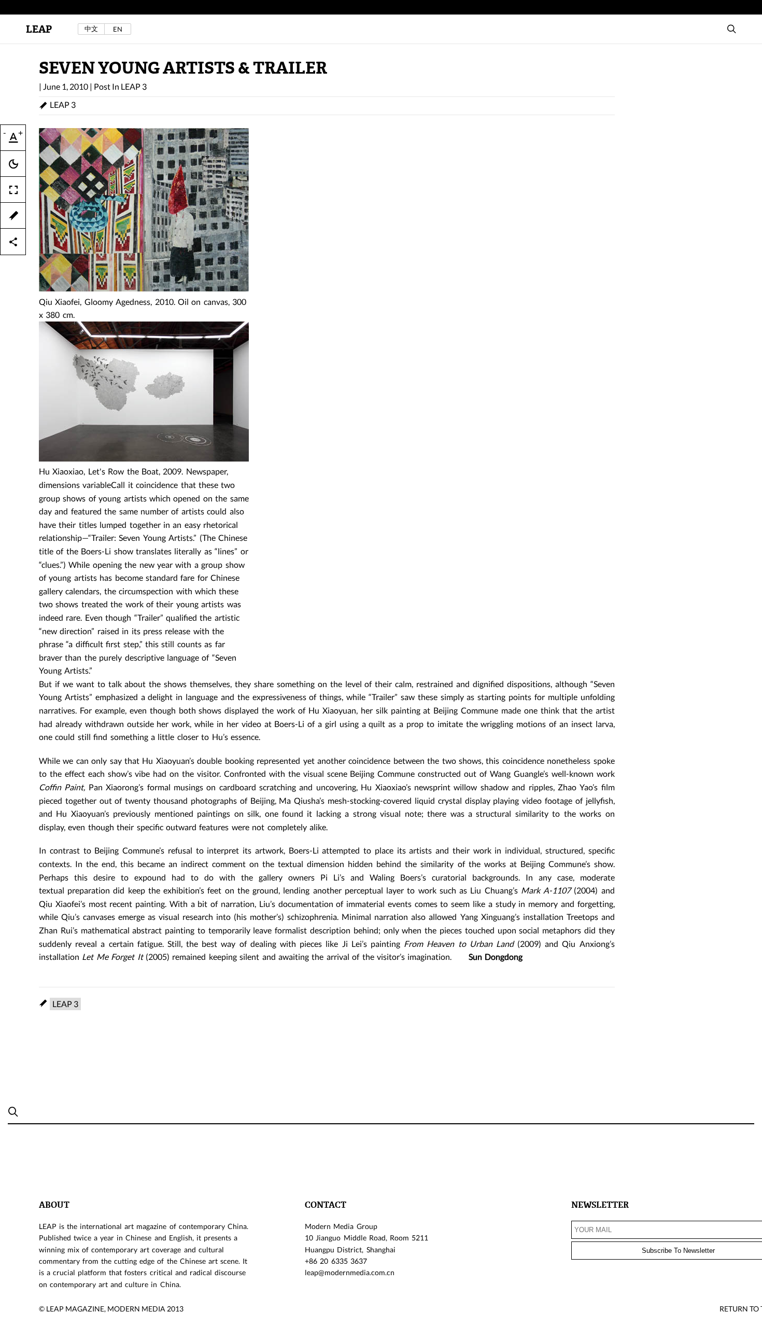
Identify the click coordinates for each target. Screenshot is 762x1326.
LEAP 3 (134, 86)
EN (117, 29)
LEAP (39, 29)
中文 (91, 29)
